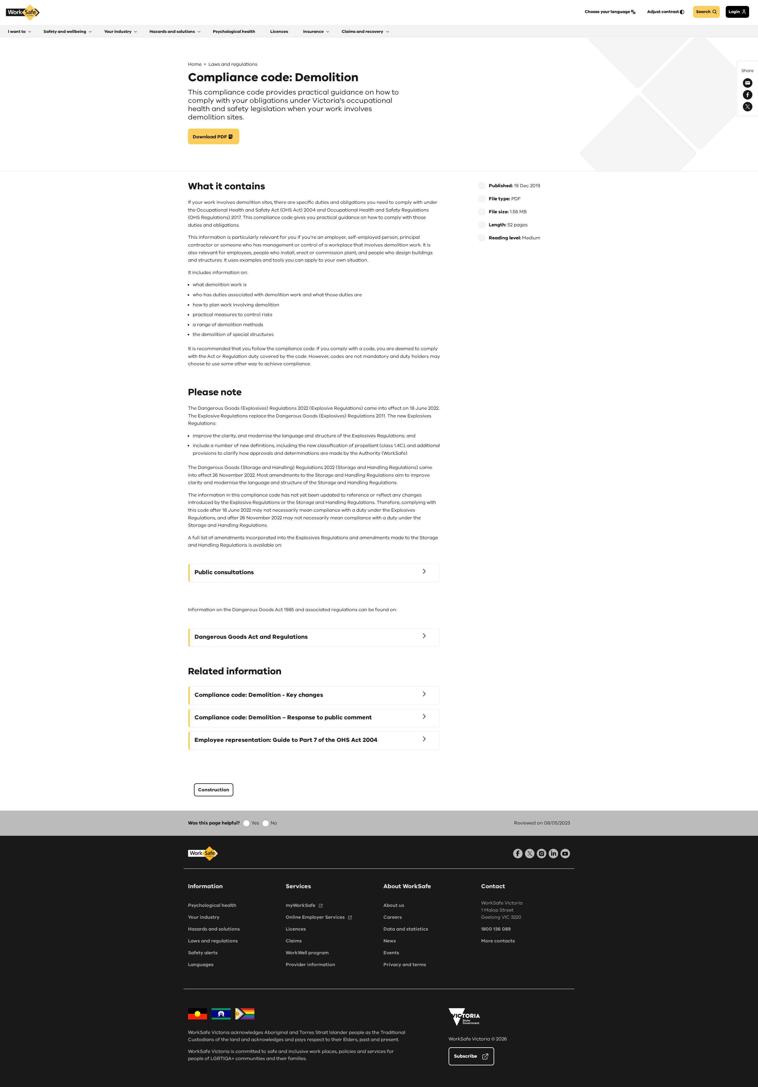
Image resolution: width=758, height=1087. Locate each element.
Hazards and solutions (214, 929)
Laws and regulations (232, 64)
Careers (392, 917)
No (274, 823)
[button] (19, 31)
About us (393, 905)
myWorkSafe (300, 905)
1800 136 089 (496, 929)
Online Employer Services (315, 917)
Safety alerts (203, 953)
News (389, 941)
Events (391, 953)
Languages (200, 964)
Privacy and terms (404, 964)
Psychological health (212, 905)
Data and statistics (405, 929)
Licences (296, 929)
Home (195, 64)
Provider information (310, 964)
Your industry (203, 917)
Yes (255, 823)
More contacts (498, 941)
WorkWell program (307, 953)
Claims (294, 941)
